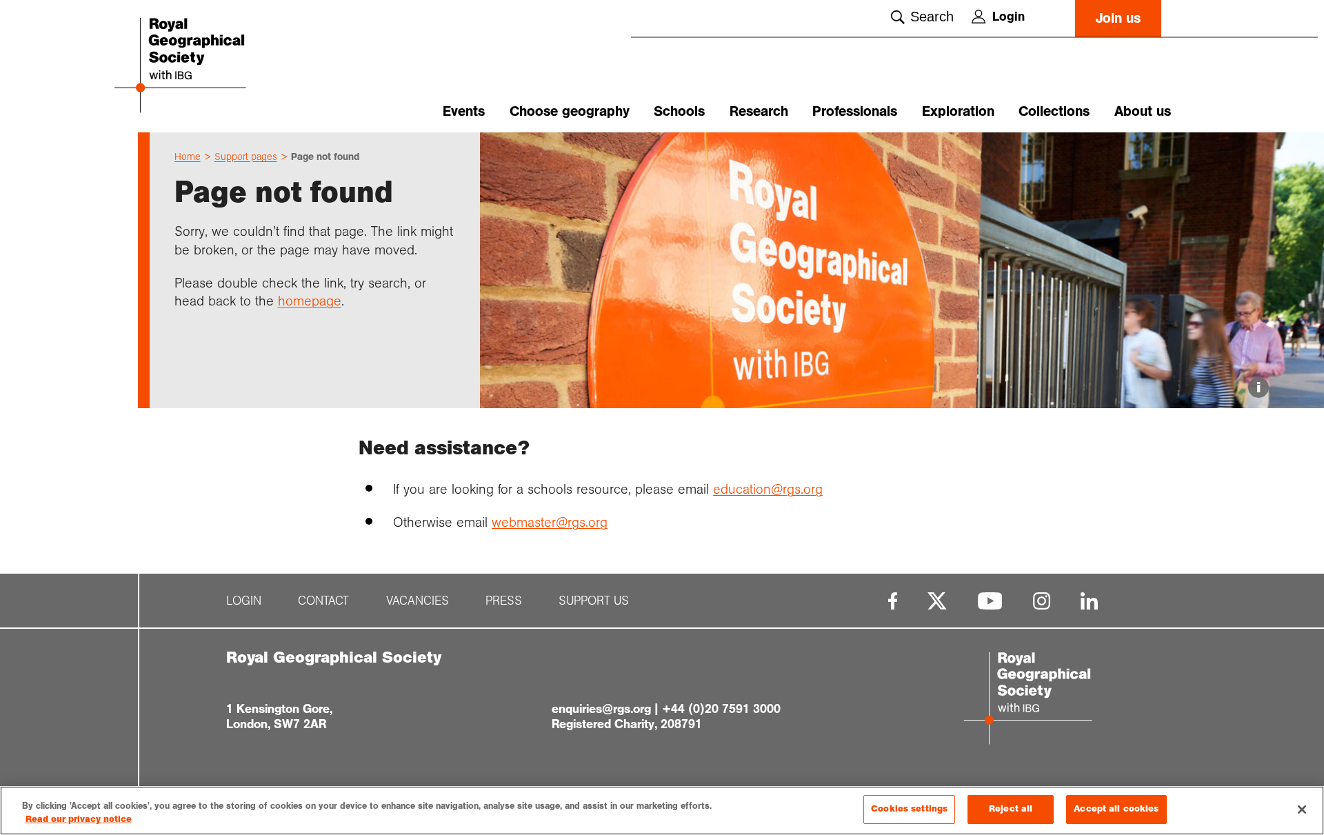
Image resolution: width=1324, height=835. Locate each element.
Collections (1054, 111)
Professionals (854, 111)
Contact (323, 601)
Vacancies (417, 601)
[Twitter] (937, 601)
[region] (662, 810)
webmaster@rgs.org (550, 522)
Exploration (958, 111)
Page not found (325, 156)
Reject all (1010, 808)
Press (503, 601)
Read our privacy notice (79, 819)
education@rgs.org (768, 489)
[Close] (1302, 809)
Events (464, 111)
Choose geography (570, 111)
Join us (1118, 18)
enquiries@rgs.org (601, 708)
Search (932, 16)
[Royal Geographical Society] (220, 66)
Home (187, 156)
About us (1142, 111)
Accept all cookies (1116, 808)
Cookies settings (909, 808)
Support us (594, 601)
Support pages (245, 156)
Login (1008, 16)
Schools (679, 111)
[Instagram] (1041, 601)
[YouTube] (990, 601)
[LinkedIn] (1089, 601)
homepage (309, 300)
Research (759, 111)
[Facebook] (892, 601)
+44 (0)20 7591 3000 (721, 708)
